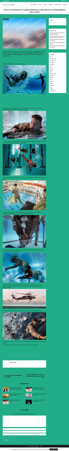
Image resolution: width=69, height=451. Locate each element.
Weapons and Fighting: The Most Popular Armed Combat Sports (16, 388)
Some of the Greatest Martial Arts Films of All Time (39, 401)
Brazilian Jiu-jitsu (53, 58)
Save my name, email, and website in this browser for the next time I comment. (16, 437)
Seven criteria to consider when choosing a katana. (57, 43)
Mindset (51, 70)
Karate (51, 68)
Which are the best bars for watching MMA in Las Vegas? (38, 388)
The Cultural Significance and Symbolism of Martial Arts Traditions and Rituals (57, 37)
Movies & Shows (53, 73)
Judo (51, 66)
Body (51, 56)
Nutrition (51, 77)
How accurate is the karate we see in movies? (39, 394)
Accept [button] (51, 449)
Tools (51, 87)
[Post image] (6, 389)
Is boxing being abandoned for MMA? (16, 401)
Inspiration (52, 64)
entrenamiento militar (25, 356)
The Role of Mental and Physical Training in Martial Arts (57, 40)
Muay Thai (52, 75)
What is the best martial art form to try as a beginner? (16, 394)
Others (51, 79)
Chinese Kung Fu (53, 60)
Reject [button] (56, 449)
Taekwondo (52, 85)
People (51, 83)
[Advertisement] (24, 59)
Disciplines (52, 62)
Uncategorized (6, 19)
